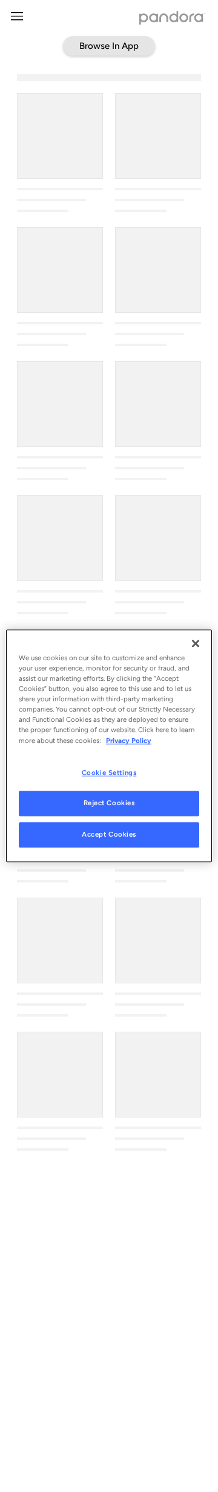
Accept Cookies (109, 835)
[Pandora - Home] (172, 19)
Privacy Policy (128, 740)
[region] (109, 746)
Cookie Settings (109, 772)
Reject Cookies (109, 803)
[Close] (195, 643)
